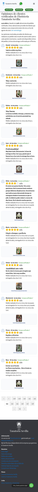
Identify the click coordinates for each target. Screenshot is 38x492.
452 (35, 398)
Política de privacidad (7, 459)
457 (28, 403)
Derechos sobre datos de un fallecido (12, 463)
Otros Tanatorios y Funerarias (10, 483)
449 (19, 398)
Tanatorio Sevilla (11, 4)
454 (12, 403)
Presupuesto (29, 9)
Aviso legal (4, 451)
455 (17, 403)
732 (20, 409)
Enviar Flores (9, 9)
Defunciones (19, 9)
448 (14, 398)
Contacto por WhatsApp (8, 468)
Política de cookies (6, 456)
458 (33, 403)
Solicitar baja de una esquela (10, 466)
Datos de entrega (6, 454)
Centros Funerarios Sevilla (9, 477)
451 (30, 398)
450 (25, 398)
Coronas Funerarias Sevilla (9, 474)
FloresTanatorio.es (15, 438)
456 (22, 403)
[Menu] (34, 3)
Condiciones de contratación (10, 461)
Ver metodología (16, 30)
